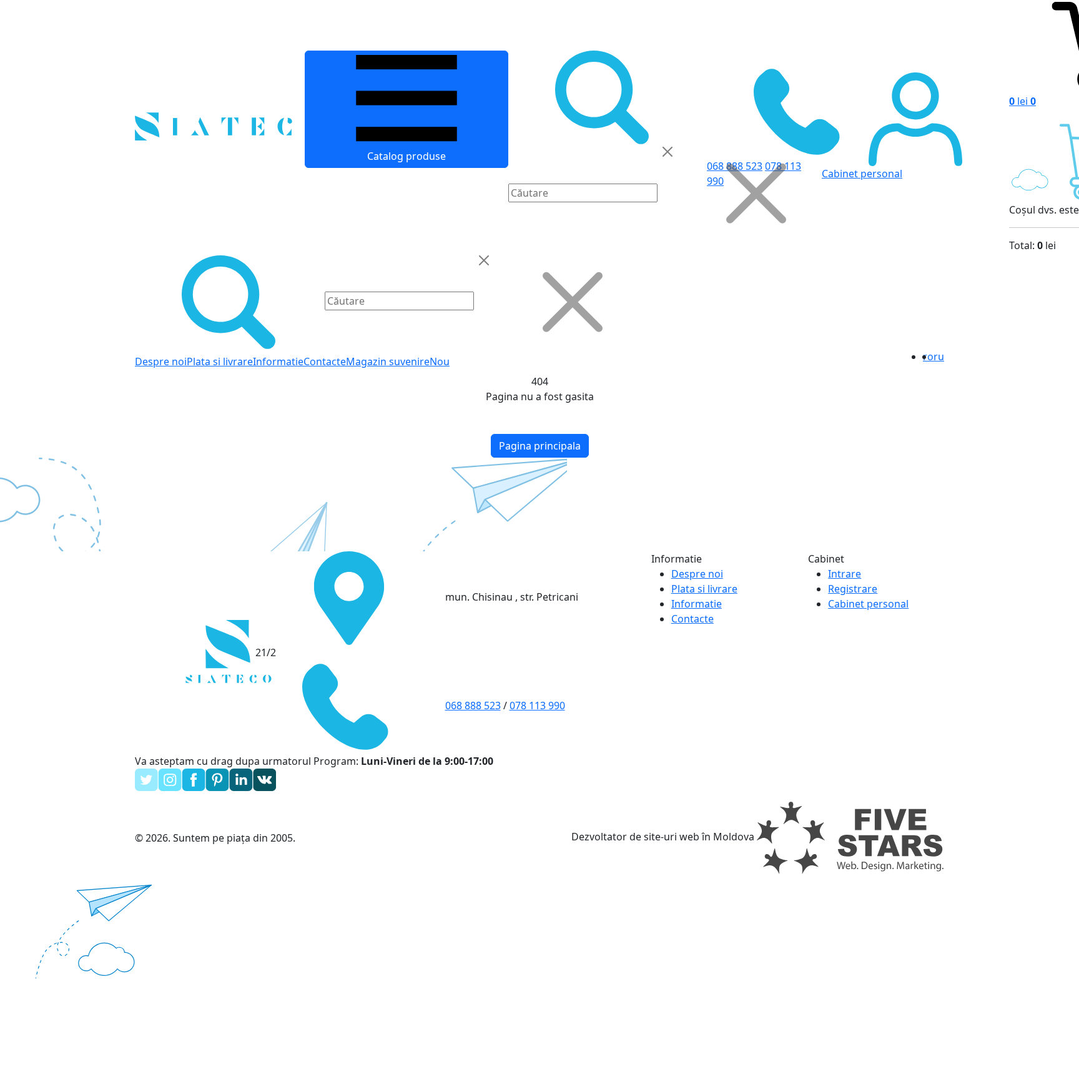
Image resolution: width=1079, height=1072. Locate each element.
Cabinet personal (868, 604)
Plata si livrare (220, 361)
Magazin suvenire (388, 361)
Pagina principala (540, 446)
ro (928, 356)
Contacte (324, 361)
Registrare (852, 589)
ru (939, 356)
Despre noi (161, 361)
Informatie (278, 361)
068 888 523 (473, 705)
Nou (440, 361)
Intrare (844, 574)
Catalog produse (406, 156)
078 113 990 (537, 705)
